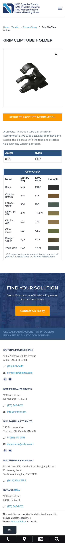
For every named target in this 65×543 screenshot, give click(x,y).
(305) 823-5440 (15, 366)
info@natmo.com (16, 412)
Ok (9, 529)
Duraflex (16, 27)
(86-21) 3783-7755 (16, 481)
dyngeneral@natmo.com (20, 444)
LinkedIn (5, 379)
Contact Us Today (32, 311)
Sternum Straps (30, 27)
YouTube (10, 379)
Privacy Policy (18, 522)
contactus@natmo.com (19, 373)
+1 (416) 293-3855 (16, 438)
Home (6, 27)
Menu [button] (56, 8)
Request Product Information (32, 117)
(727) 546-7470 (15, 406)
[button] (56, 54)
